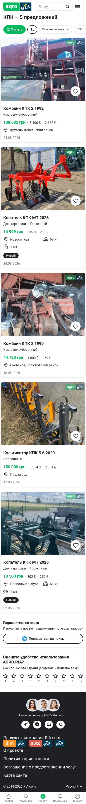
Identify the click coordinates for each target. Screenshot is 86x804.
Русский (72, 786)
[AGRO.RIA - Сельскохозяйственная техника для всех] (19, 6)
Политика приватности (26, 758)
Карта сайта (15, 775)
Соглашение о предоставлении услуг (39, 766)
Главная (9, 801)
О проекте (13, 750)
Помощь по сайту (43, 715)
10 (80, 680)
